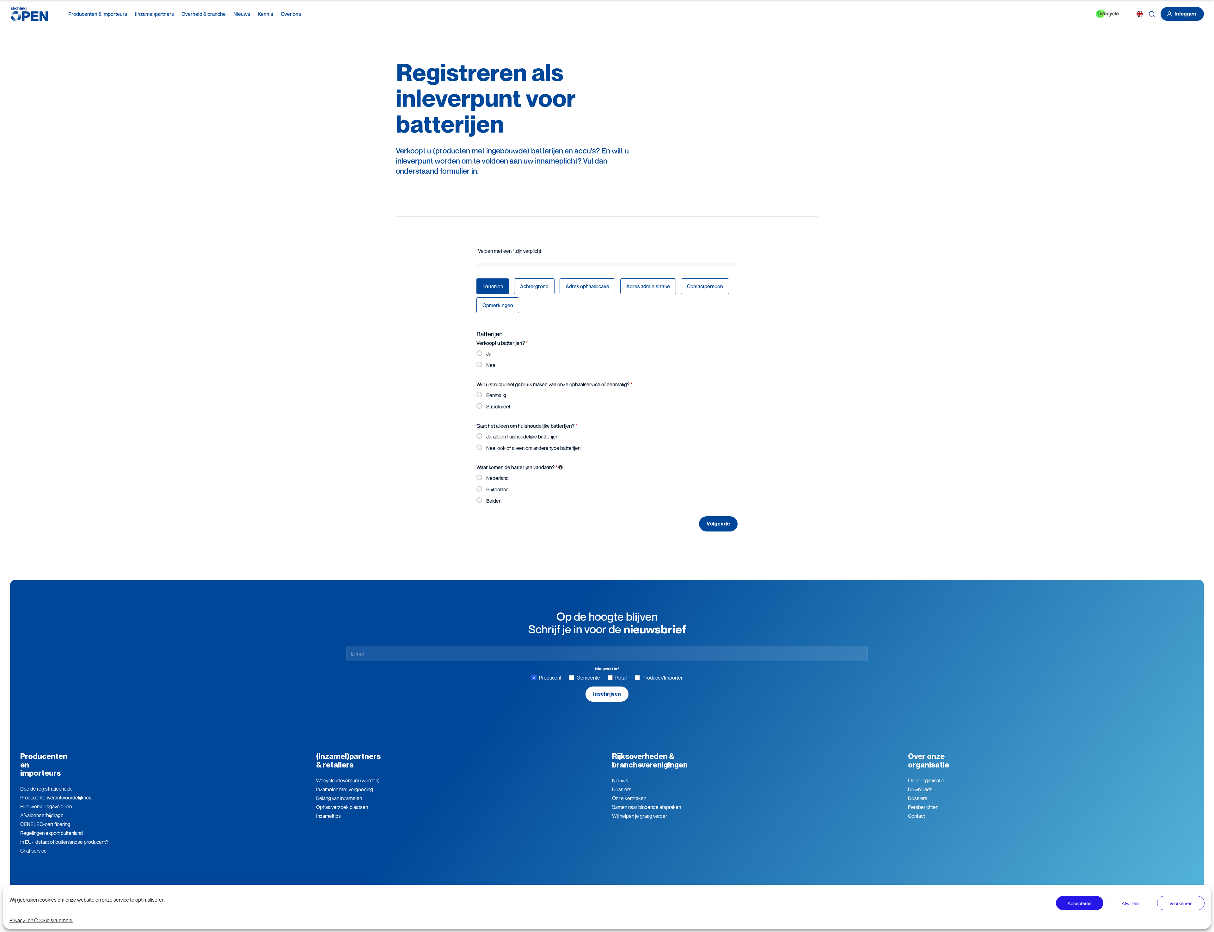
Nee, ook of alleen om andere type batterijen (533, 448)
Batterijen (492, 286)
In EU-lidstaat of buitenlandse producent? (64, 842)
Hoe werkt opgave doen (46, 806)
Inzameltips (328, 816)
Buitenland (497, 489)
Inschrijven (607, 694)
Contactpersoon (705, 286)
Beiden (493, 501)
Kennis (265, 14)
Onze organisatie (926, 780)
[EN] (1139, 14)
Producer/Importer (662, 677)
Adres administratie (648, 286)
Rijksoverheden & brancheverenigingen (650, 760)
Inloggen (1185, 14)
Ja (488, 354)
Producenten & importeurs (97, 14)
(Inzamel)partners (154, 14)
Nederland (497, 478)
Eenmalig (496, 395)
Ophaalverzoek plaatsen (342, 807)
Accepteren (1080, 903)
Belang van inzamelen (339, 798)
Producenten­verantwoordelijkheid (56, 797)
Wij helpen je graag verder (639, 816)
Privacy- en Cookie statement (41, 920)
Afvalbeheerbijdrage (42, 815)
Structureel (498, 406)
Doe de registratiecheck (46, 789)
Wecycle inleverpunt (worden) (348, 780)
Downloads (920, 789)
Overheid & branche (203, 14)
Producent (550, 677)
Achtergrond (534, 286)
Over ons (291, 14)
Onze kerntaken (629, 798)
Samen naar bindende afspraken (646, 807)
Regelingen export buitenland (51, 833)
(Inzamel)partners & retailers (348, 760)
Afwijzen (1130, 903)
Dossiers (621, 789)
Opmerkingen (497, 305)
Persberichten (923, 807)
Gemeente (588, 677)
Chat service (33, 851)
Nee (490, 365)
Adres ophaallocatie (587, 286)
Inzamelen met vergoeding (344, 789)
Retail (621, 677)
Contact (916, 816)
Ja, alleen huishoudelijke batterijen (522, 436)
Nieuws (241, 14)
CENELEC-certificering (45, 824)
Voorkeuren (1181, 903)
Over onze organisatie (928, 760)
